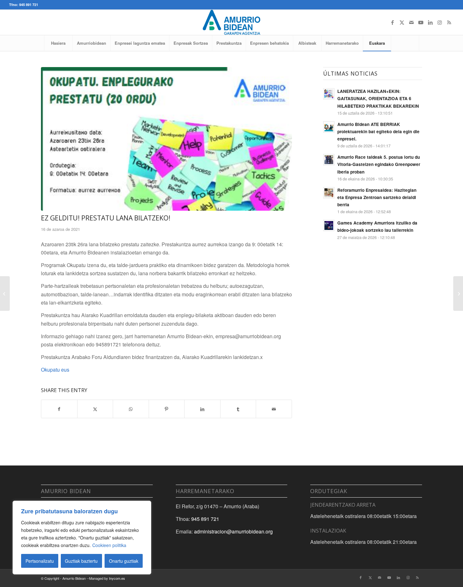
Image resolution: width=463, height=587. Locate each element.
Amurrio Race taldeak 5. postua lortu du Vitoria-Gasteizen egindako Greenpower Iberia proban (378, 164)
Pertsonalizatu (40, 561)
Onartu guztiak (123, 561)
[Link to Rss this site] (449, 22)
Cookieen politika (109, 545)
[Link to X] (402, 22)
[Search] (405, 43)
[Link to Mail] (411, 22)
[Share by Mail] (274, 409)
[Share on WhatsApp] (131, 409)
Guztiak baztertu (81, 561)
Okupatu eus (55, 369)
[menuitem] (58, 43)
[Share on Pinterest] (167, 409)
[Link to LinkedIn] (430, 22)
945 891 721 (205, 518)
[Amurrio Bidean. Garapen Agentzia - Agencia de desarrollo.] (231, 22)
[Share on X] (95, 409)
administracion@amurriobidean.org (233, 531)
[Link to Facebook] (392, 22)
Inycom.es (117, 578)
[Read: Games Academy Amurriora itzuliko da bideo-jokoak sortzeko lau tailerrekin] (328, 225)
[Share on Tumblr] (238, 409)
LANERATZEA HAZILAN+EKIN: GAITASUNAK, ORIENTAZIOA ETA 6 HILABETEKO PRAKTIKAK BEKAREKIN (378, 98)
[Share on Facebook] (59, 409)
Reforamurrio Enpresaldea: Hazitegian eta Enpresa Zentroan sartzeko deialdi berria (376, 197)
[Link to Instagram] (439, 22)
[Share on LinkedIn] (202, 409)
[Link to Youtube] (421, 22)
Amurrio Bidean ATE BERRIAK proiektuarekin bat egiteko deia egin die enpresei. (378, 131)
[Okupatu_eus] (166, 139)
